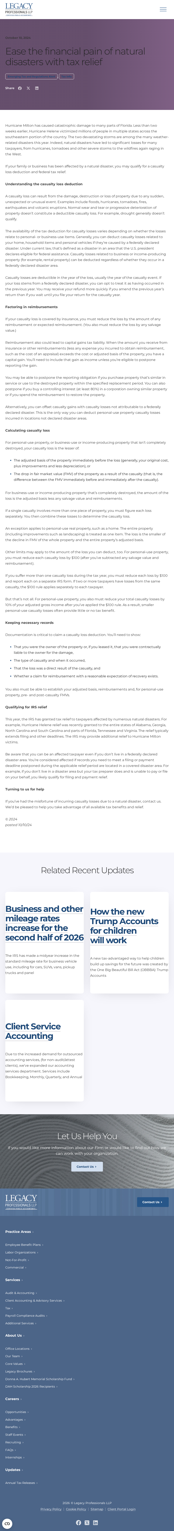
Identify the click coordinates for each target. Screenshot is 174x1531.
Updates (12, 1470)
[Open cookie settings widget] (7, 1524)
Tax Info (66, 76)
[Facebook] (78, 1522)
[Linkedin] (95, 1522)
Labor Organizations (20, 1252)
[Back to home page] (19, 9)
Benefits (11, 1427)
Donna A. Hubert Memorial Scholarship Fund (38, 1379)
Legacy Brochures (18, 1371)
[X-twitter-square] (87, 1522)
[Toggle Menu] (163, 9)
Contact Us (85, 1167)
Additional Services (19, 1323)
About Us (13, 1335)
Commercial (14, 1267)
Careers (12, 1399)
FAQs (9, 1450)
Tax (7, 1308)
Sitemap (97, 1509)
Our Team (12, 1356)
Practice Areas (18, 1232)
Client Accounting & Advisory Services (33, 1300)
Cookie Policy (76, 1509)
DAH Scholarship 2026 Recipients (30, 1386)
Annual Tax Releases (20, 1483)
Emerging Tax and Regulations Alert (31, 76)
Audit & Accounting (19, 1293)
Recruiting (13, 1442)
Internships (13, 1457)
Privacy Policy (51, 1509)
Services (12, 1280)
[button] (20, 88)
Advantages (14, 1420)
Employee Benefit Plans (23, 1245)
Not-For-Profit (16, 1260)
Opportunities (15, 1412)
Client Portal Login (122, 1509)
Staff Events (14, 1435)
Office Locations (17, 1349)
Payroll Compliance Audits (25, 1316)
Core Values (14, 1364)
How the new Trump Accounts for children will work (124, 925)
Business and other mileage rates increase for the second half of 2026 (44, 923)
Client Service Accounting (32, 1031)
